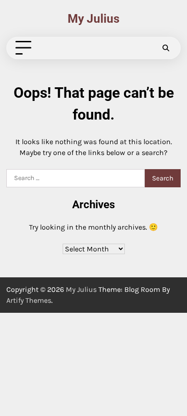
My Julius (93, 18)
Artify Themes (28, 300)
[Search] (165, 48)
